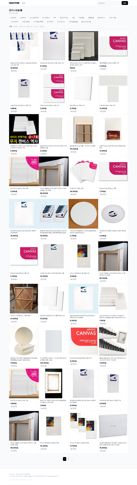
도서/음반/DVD (38, 21)
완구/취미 (50, 21)
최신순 (15, 26)
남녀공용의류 (34, 17)
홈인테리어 (101, 17)
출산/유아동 (64, 17)
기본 (10, 26)
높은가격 (29, 26)
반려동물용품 (73, 21)
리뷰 (23, 3)
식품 (73, 17)
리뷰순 (41, 26)
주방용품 (81, 17)
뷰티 (54, 17)
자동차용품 (26, 21)
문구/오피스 (61, 21)
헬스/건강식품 (86, 21)
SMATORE (14, 3)
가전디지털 (112, 17)
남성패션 (23, 17)
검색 (124, 3)
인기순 (36, 26)
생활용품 (91, 17)
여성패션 (13, 17)
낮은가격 (22, 26)
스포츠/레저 (14, 21)
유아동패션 (46, 17)
